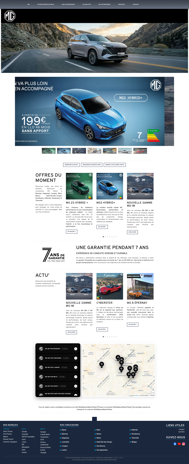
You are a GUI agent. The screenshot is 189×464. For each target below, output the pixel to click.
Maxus (5, 437)
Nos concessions (68, 4)
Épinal (64, 430)
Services (121, 4)
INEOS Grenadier (28, 437)
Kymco (43, 442)
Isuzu (24, 439)
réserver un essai (71, 165)
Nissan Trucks (8, 439)
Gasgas (43, 432)
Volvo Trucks (8, 431)
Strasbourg (136, 434)
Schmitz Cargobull (10, 442)
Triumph (43, 453)
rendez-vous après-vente (114, 165)
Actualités (86, 4)
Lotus (24, 442)
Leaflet (136, 395)
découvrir (71, 332)
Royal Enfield (45, 447)
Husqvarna (44, 437)
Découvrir (132, 232)
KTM (42, 440)
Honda (24, 432)
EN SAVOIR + (102, 329)
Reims (99, 438)
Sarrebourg (101, 446)
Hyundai (25, 434)
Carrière (181, 432)
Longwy (65, 446)
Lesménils (65, 442)
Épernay (65, 434)
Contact (136, 4)
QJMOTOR (44, 445)
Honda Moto (45, 434)
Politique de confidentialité (104, 458)
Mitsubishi (25, 447)
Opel (23, 450)
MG (29, 4)
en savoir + (72, 231)
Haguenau (65, 438)
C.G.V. (121, 458)
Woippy (134, 442)
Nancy (99, 434)
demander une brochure (92, 165)
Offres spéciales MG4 (46, 4)
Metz (98, 430)
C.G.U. (116, 458)
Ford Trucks (7, 434)
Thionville (135, 438)
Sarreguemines (102, 450)
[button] (101, 365)
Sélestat (135, 430)
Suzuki (24, 452)
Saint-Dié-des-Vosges (104, 442)
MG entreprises (104, 4)
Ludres (64, 450)
